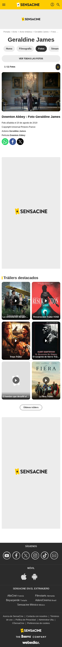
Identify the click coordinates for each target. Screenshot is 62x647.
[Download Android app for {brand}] (36, 576)
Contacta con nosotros (36, 616)
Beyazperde (13, 600)
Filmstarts (40, 595)
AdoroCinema (43, 600)
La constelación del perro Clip (16, 317)
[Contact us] (54, 555)
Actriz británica (26, 32)
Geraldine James (41, 32)
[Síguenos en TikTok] (45, 555)
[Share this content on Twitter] (20, 141)
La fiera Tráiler (46, 396)
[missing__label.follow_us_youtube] (7, 555)
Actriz (14, 32)
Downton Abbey (17, 135)
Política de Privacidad (26, 620)
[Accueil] (28, 4)
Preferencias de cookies (38, 623)
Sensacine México (27, 604)
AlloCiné (12, 595)
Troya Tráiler (16, 357)
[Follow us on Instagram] (35, 555)
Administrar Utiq (46, 620)
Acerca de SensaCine (13, 616)
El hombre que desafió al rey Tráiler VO (16, 396)
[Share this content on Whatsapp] (5, 141)
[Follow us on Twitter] (26, 555)
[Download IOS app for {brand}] (26, 576)
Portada (6, 32)
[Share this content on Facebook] (12, 141)
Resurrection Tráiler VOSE (46, 317)
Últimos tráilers (31, 407)
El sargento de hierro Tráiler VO (46, 357)
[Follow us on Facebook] (16, 555)
